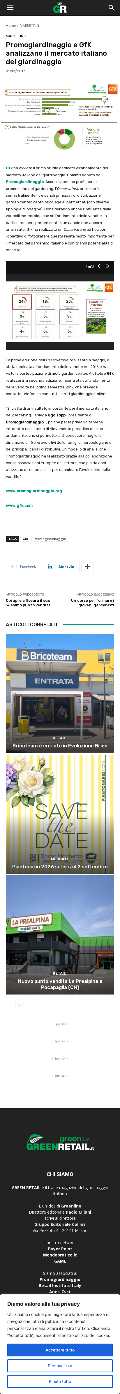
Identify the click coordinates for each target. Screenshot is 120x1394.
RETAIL (59, 738)
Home (11, 25)
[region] (60, 1344)
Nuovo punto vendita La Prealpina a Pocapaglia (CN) (60, 984)
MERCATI (59, 859)
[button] (10, 8)
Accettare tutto (60, 1349)
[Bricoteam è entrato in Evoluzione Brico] (60, 693)
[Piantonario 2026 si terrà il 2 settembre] (60, 814)
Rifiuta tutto (60, 1381)
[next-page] (18, 1005)
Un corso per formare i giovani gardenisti (92, 602)
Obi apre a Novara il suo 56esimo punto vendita (28, 602)
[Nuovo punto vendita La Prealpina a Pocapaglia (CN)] (60, 935)
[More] (87, 566)
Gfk (25, 538)
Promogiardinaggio (50, 538)
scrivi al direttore (60, 1218)
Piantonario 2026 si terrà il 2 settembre (60, 867)
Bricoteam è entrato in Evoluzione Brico (60, 746)
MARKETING (29, 25)
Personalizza (60, 1365)
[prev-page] (9, 1005)
